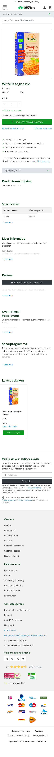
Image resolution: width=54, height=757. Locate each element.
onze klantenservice (41, 161)
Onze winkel (9, 530)
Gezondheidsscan (12, 550)
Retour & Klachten (12, 590)
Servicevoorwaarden (25, 500)
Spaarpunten (10, 595)
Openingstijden (11, 535)
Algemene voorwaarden (20, 731)
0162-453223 (10, 630)
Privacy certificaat (40, 735)
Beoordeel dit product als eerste (27, 282)
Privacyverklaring (8, 500)
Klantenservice (10, 570)
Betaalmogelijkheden (13, 585)
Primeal (6, 88)
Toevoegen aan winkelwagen (27, 121)
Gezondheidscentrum (14, 545)
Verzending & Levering (14, 580)
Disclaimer (39, 731)
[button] (13, 128)
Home (5, 20)
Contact (7, 575)
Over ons (8, 525)
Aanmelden (27, 481)
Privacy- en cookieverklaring (18, 735)
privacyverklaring (34, 488)
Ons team (8, 540)
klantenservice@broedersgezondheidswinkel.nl (25, 635)
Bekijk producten (11, 327)
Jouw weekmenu (11, 556)
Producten (13, 20)
